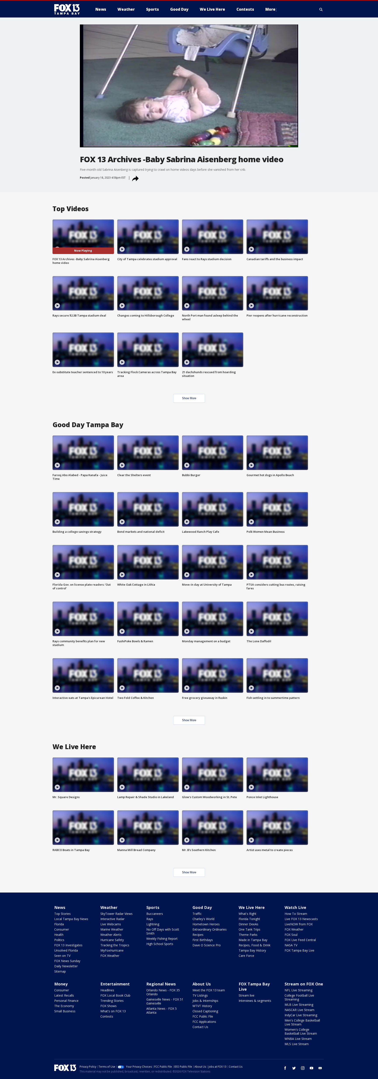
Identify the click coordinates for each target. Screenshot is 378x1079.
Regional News (161, 984)
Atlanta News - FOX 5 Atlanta (161, 1010)
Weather (108, 907)
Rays (149, 919)
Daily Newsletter (66, 966)
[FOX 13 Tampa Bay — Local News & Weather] (68, 9)
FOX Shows (108, 1006)
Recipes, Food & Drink (254, 945)
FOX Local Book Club (115, 995)
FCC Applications (204, 1022)
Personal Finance (66, 1001)
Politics (59, 940)
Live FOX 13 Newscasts (301, 919)
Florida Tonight (249, 919)
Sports (152, 907)
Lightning (152, 924)
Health (58, 935)
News (59, 907)
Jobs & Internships (205, 1001)
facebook (285, 1068)
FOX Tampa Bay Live (299, 950)
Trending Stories (112, 1001)
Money (61, 984)
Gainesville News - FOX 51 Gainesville (164, 1001)
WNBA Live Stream (298, 1039)
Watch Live (295, 907)
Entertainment (115, 984)
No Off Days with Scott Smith (162, 931)
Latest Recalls (64, 995)
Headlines (107, 990)
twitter (294, 1068)
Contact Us (200, 1027)
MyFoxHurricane (112, 950)
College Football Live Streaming (299, 997)
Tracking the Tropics (114, 945)
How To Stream (296, 914)
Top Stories (62, 914)
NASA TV (291, 945)
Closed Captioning (205, 1011)
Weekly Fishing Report (162, 938)
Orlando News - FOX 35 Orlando (163, 992)
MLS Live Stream (297, 1044)
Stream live (246, 995)
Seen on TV (62, 956)
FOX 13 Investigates (68, 945)
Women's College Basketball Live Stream (301, 1031)
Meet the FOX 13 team (208, 990)
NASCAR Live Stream (299, 1010)
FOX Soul (291, 935)
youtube (311, 1068)
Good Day (202, 907)
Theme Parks (248, 935)
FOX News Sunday (67, 961)
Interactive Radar (112, 919)
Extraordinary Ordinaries (209, 929)
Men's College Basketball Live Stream (302, 1022)
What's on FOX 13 (113, 1011)
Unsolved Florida (66, 950)
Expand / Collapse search (321, 9)
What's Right (247, 914)
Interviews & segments (255, 1001)
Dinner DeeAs (248, 924)
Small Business (64, 1011)
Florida (59, 924)
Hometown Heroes (206, 924)
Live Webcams (110, 924)
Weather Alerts (110, 935)
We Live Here (252, 907)
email (320, 1068)
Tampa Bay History (252, 950)
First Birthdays (202, 940)
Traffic (197, 914)
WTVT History (202, 1006)
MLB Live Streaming (299, 1004)
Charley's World (203, 919)
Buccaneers (154, 914)
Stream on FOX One (304, 984)
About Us (201, 984)
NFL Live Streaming (298, 990)
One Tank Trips (249, 929)
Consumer (61, 929)
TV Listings (200, 995)
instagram (302, 1068)
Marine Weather (111, 929)
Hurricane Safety (112, 940)
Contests (106, 1016)
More (270, 9)
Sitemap (60, 971)
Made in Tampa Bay (253, 940)
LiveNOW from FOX (299, 924)
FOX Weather (109, 956)
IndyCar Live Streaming (301, 1015)
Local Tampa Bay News (71, 919)
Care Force (246, 956)
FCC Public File (202, 1016)
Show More (189, 398)
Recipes (197, 935)
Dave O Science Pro (206, 945)
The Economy (64, 1006)
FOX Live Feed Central (300, 940)
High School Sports (159, 944)
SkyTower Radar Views (116, 914)
